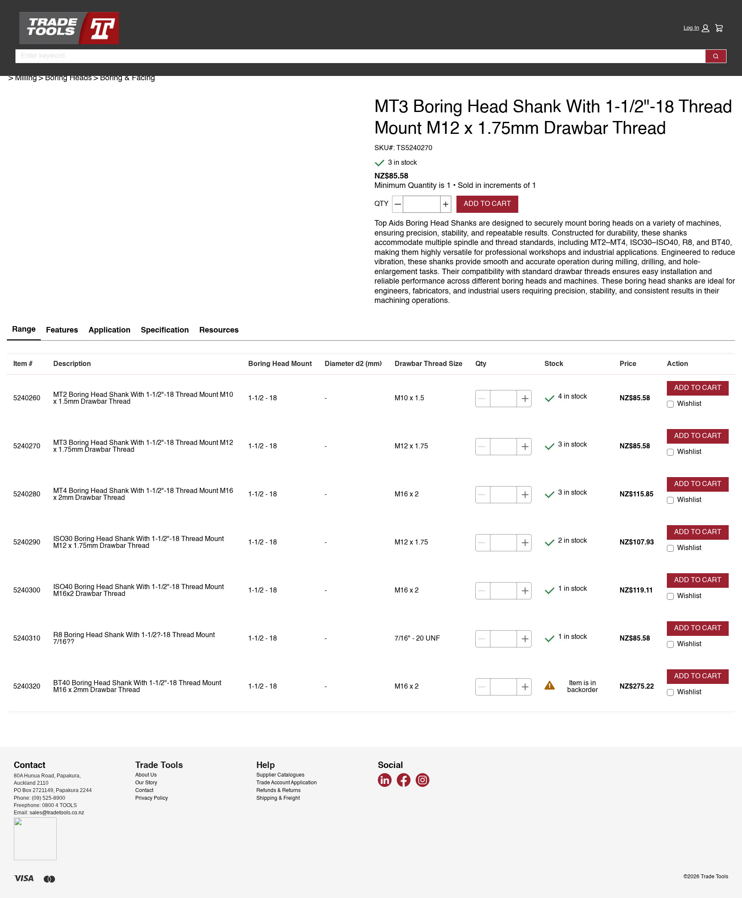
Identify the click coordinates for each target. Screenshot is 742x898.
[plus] (525, 398)
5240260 (26, 398)
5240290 (26, 542)
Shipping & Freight (278, 798)
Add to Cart (697, 388)
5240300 (26, 590)
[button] (696, 28)
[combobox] (357, 56)
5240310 (26, 638)
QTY (381, 204)
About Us (146, 775)
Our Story (146, 783)
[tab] (24, 330)
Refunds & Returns (278, 790)
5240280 (26, 494)
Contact (144, 790)
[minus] (482, 398)
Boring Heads (68, 78)
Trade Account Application (286, 783)
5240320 (26, 686)
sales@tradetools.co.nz (57, 813)
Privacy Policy (151, 798)
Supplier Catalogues (280, 775)
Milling (26, 78)
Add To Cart (487, 204)
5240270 (26, 446)
